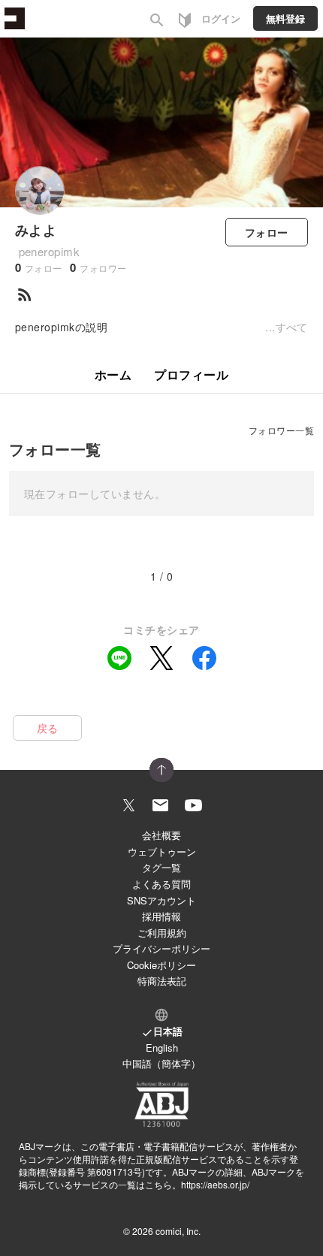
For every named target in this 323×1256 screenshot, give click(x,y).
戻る (48, 727)
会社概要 (161, 835)
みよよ (35, 230)
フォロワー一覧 (281, 430)
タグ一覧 (161, 867)
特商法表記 (161, 981)
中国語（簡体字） (161, 1063)
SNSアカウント (161, 900)
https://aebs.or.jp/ (215, 1184)
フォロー (266, 232)
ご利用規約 (161, 932)
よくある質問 (161, 884)
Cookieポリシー (161, 965)
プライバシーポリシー (161, 948)
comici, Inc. (178, 1230)
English (162, 1047)
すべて (292, 326)
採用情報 (161, 916)
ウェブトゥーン (162, 851)
